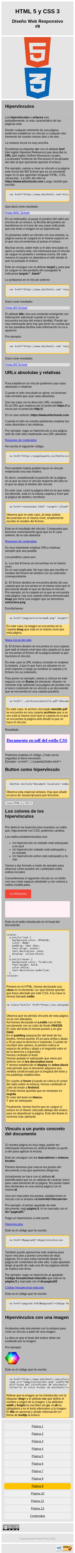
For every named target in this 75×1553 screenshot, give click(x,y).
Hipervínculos (14, 1224)
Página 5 (37, 1456)
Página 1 (37, 1426)
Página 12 (37, 1508)
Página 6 (37, 1463)
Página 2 (37, 1433)
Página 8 (37, 1478)
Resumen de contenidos (21, 440)
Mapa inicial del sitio (18, 640)
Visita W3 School (16, 307)
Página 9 (37, 1486)
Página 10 (37, 1493)
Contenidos (37, 1515)
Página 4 (37, 1448)
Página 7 (37, 1471)
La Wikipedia (18, 893)
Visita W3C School (17, 212)
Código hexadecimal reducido (24, 1287)
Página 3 (37, 1441)
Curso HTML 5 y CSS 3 (19, 803)
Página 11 (37, 1501)
